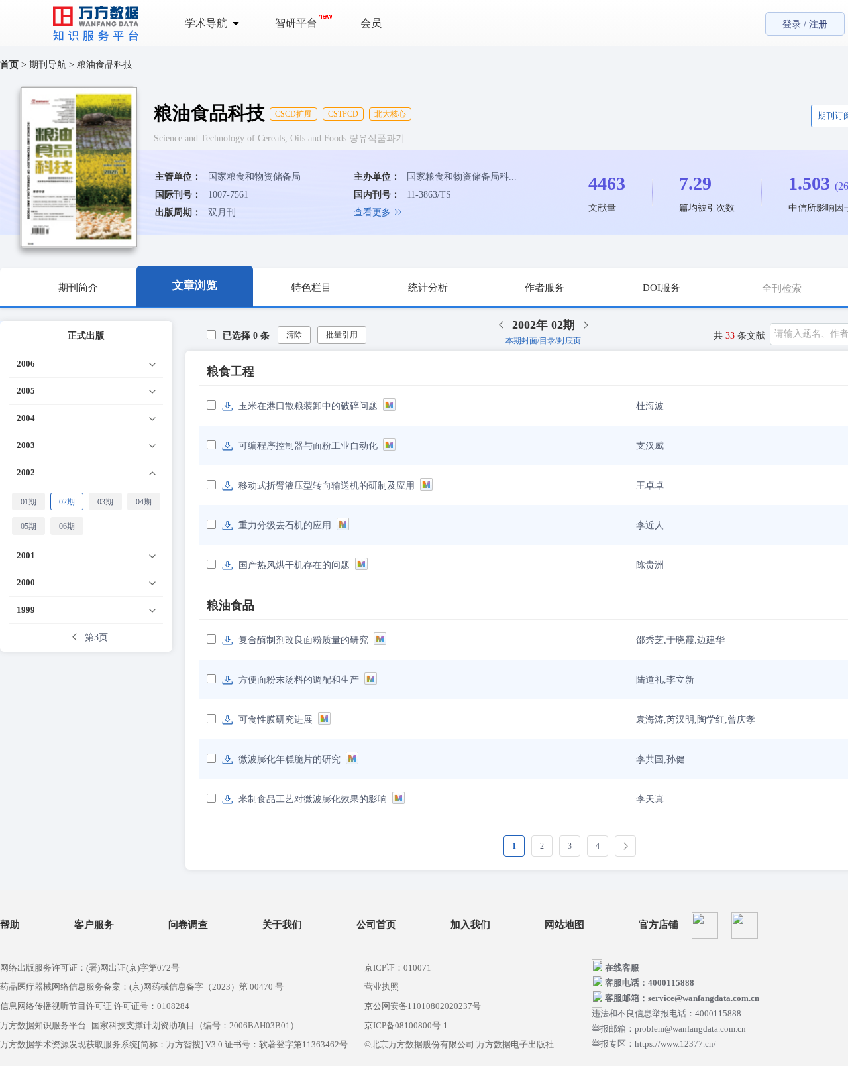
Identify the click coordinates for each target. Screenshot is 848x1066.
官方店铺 (658, 925)
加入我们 (470, 925)
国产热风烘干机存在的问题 (294, 565)
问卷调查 (188, 925)
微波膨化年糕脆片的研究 (289, 759)
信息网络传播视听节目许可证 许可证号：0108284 (94, 1006)
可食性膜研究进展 (275, 720)
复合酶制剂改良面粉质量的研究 (303, 640)
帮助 (10, 925)
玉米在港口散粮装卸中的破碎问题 (308, 406)
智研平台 (296, 23)
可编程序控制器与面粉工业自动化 (308, 446)
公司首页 (376, 925)
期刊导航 (49, 65)
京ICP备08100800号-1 (406, 1025)
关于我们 (282, 925)
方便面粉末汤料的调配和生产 (298, 680)
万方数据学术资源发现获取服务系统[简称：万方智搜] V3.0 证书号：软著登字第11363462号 (174, 1044)
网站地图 (564, 925)
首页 (9, 65)
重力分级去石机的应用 (284, 525)
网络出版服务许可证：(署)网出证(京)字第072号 (90, 968)
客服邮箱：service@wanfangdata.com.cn (682, 998)
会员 (371, 23)
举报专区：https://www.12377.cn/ (654, 1044)
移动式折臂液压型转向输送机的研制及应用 (326, 486)
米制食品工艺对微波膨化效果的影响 (312, 799)
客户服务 (94, 925)
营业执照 (381, 987)
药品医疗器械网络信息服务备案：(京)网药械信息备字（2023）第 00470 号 (142, 987)
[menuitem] (219, 23)
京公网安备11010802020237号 (422, 1006)
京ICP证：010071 (397, 968)
